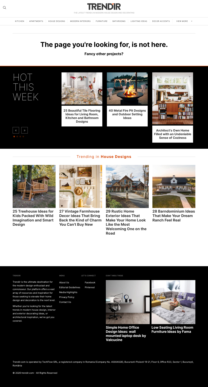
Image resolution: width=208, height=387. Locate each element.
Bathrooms (119, 21)
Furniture (102, 21)
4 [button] (23, 137)
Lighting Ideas (139, 21)
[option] (82, 99)
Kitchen (19, 21)
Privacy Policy (66, 297)
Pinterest (89, 287)
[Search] (4, 7)
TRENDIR (104, 6)
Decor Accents (161, 21)
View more (182, 21)
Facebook (89, 282)
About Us (64, 282)
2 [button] (17, 137)
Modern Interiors (80, 21)
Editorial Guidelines (69, 287)
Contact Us (65, 302)
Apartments (36, 21)
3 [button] (20, 137)
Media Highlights (68, 292)
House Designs (56, 21)
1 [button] (14, 137)
